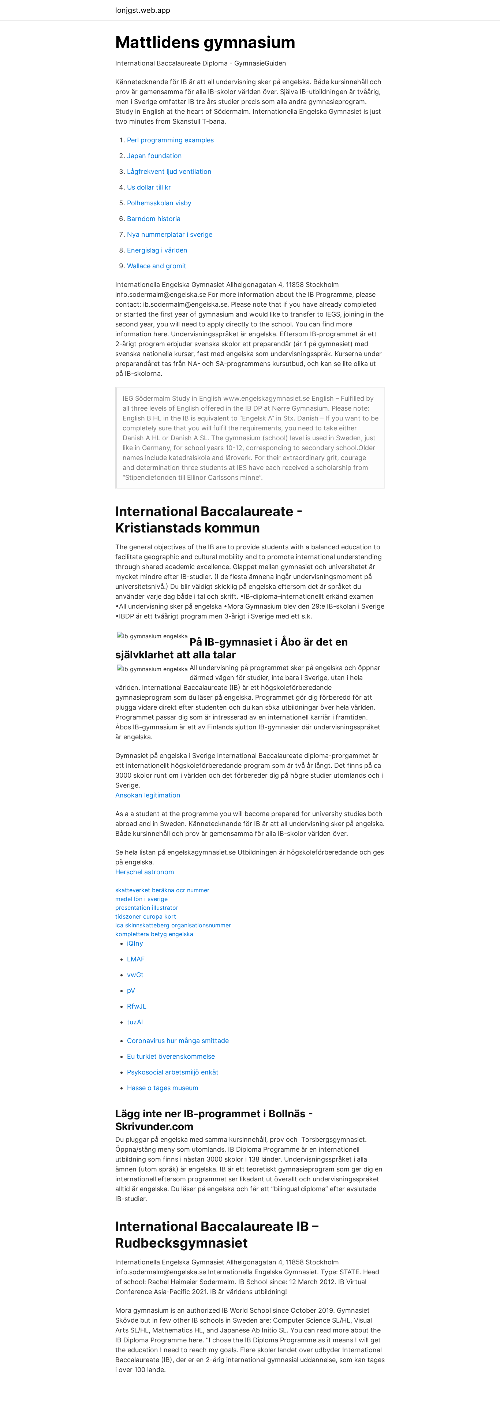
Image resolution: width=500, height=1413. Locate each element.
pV (131, 990)
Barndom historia (153, 219)
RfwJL (136, 1006)
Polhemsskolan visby (159, 203)
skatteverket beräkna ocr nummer (162, 890)
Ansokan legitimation (147, 795)
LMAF (136, 959)
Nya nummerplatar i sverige (169, 234)
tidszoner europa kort (145, 916)
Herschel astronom (144, 872)
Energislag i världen (157, 250)
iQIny (135, 943)
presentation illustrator (146, 907)
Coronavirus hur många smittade (178, 1040)
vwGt (135, 975)
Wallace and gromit (156, 266)
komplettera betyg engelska (154, 934)
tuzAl (135, 1022)
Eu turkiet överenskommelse (171, 1056)
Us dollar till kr (149, 187)
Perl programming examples (170, 140)
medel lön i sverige (141, 898)
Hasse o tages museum (162, 1088)
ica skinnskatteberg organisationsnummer (173, 925)
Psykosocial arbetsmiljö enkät (173, 1072)
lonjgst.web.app (142, 10)
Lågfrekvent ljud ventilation (169, 171)
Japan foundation (154, 156)
